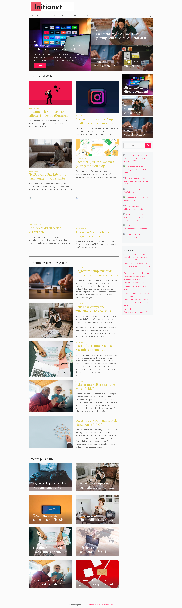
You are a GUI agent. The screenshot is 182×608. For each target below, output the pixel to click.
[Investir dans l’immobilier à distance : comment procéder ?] (97, 522)
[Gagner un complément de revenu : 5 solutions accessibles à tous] (106, 70)
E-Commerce (87, 16)
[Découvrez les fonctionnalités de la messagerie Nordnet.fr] (97, 554)
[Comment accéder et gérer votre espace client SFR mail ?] (97, 587)
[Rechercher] (148, 145)
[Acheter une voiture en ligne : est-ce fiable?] (51, 396)
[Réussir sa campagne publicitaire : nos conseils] (51, 320)
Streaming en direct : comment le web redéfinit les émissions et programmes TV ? (136, 257)
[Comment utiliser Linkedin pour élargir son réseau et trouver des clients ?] (50, 522)
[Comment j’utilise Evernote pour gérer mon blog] (97, 154)
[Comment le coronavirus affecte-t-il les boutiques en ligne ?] (50, 104)
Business (73, 16)
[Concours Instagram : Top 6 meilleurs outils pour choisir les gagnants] (97, 111)
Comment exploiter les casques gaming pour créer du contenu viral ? (136, 266)
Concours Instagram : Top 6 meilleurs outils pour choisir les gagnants (96, 123)
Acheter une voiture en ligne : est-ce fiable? (95, 386)
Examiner (40, 65)
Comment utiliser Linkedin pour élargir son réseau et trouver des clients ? (136, 302)
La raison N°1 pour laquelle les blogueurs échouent (97, 234)
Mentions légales (75, 605)
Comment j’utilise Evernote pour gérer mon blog (95, 164)
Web (63, 16)
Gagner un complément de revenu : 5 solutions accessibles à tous (96, 275)
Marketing (52, 16)
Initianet (35, 16)
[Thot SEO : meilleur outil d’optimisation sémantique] (137, 70)
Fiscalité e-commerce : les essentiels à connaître (93, 348)
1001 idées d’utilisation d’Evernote (45, 230)
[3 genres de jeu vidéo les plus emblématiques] (50, 485)
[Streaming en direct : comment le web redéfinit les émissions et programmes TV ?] (60, 70)
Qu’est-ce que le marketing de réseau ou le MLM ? (96, 422)
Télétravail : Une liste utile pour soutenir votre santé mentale (47, 178)
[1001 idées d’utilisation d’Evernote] (50, 220)
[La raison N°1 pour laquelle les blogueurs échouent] (97, 224)
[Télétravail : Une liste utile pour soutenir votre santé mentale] (50, 167)
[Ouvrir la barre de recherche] (150, 15)
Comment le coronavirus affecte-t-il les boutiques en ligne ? (48, 115)
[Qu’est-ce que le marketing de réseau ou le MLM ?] (51, 432)
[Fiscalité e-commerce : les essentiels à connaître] (51, 358)
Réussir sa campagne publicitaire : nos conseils (93, 309)
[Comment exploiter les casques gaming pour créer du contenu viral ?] (122, 43)
